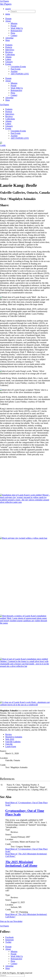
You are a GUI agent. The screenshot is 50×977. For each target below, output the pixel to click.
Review (8, 734)
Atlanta (8, 57)
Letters (8, 59)
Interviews (9, 50)
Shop (7, 40)
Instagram (9, 940)
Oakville (9, 744)
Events (8, 64)
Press (13, 33)
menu (7, 14)
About (8, 21)
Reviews (9, 52)
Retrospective (16, 30)
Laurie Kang (10, 746)
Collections (10, 54)
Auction (14, 71)
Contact (14, 35)
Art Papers (4, 1)
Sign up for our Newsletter (11, 921)
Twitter (8, 942)
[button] (35, 362)
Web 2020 (9, 739)
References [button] (7, 779)
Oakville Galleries (13, 741)
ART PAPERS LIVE (20, 74)
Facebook (9, 937)
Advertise (9, 38)
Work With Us (17, 28)
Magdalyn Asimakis (13, 737)
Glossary (9, 62)
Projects (8, 47)
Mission (14, 23)
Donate (8, 18)
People (13, 26)
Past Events (15, 69)
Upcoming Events (18, 66)
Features (8, 45)
